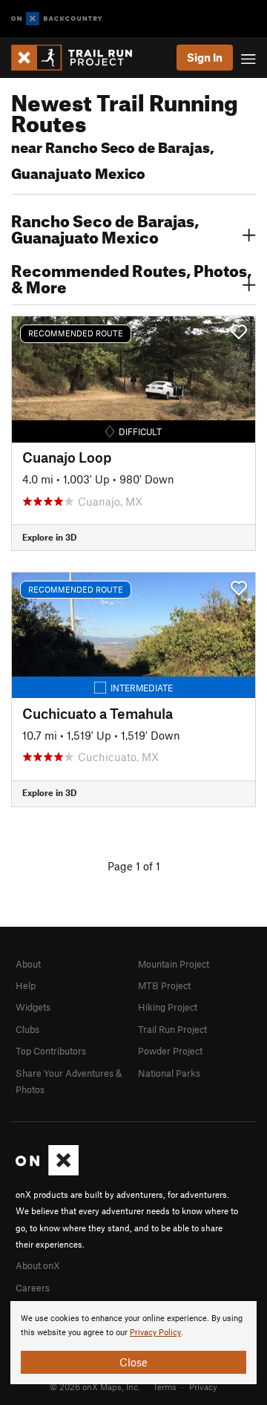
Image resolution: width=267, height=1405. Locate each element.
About (28, 964)
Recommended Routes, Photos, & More (131, 277)
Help (26, 985)
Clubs (27, 1029)
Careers (33, 1288)
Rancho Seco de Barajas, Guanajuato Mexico (105, 227)
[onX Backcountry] (56, 19)
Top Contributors (51, 1051)
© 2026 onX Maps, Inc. (95, 1386)
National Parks (169, 1073)
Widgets (33, 1007)
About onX (38, 1265)
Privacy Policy (155, 1332)
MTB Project (164, 985)
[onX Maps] (47, 1172)
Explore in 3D (49, 537)
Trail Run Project (172, 1029)
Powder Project (170, 1051)
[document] (133, 1342)
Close (133, 1362)
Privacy (203, 1386)
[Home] (79, 58)
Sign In (204, 57)
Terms (165, 1386)
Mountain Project (173, 964)
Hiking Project (167, 1007)
